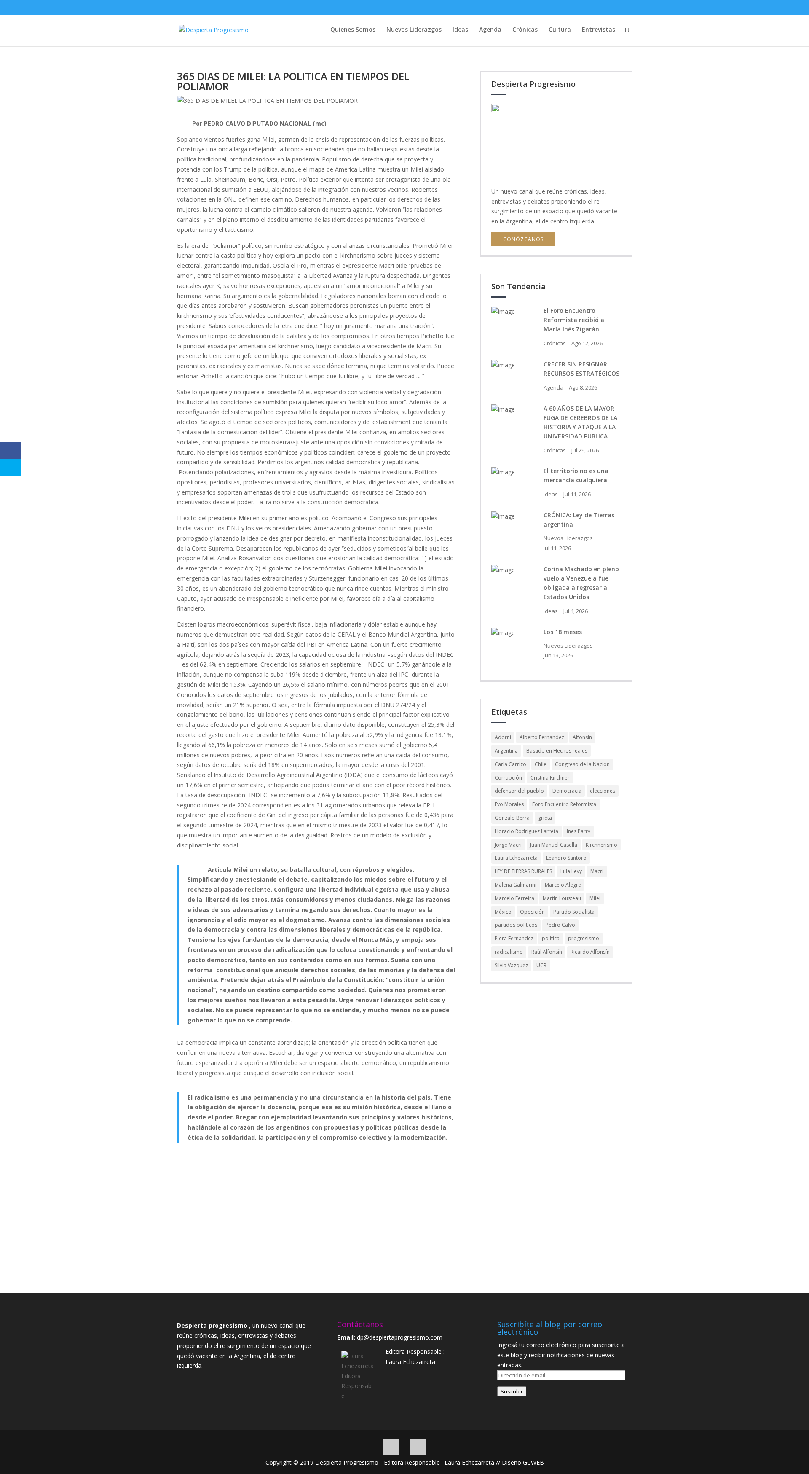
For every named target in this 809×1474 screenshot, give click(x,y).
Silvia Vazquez (511, 965)
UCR (541, 965)
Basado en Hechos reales (556, 750)
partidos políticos (516, 924)
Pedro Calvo (560, 924)
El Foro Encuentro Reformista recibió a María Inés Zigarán (574, 320)
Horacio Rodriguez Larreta (526, 831)
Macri (596, 871)
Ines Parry (578, 831)
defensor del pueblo (519, 790)
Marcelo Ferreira (514, 898)
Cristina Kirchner (550, 777)
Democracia (566, 790)
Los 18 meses (563, 632)
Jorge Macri (508, 844)
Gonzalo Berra (512, 817)
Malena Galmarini (515, 884)
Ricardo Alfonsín (590, 951)
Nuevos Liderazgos (414, 30)
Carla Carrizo (510, 764)
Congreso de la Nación (582, 764)
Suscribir (512, 1391)
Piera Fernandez (514, 938)
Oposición (532, 911)
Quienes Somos (352, 30)
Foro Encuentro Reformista (564, 804)
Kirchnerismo (601, 844)
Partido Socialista (574, 911)
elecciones (602, 790)
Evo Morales (509, 804)
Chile (540, 764)
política (551, 938)
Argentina (506, 750)
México (503, 911)
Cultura (560, 30)
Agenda (490, 30)
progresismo (583, 938)
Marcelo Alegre (563, 884)
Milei (594, 898)
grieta (545, 817)
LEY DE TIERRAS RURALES (523, 871)
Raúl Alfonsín (546, 951)
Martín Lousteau (562, 898)
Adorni (503, 737)
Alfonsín (582, 737)
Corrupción (508, 777)
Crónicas (525, 30)
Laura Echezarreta (516, 857)
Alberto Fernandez (542, 737)
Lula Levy (571, 871)
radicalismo (509, 951)
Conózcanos (523, 239)
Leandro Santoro (566, 857)
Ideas (460, 30)
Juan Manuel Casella (553, 844)
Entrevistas (598, 30)
